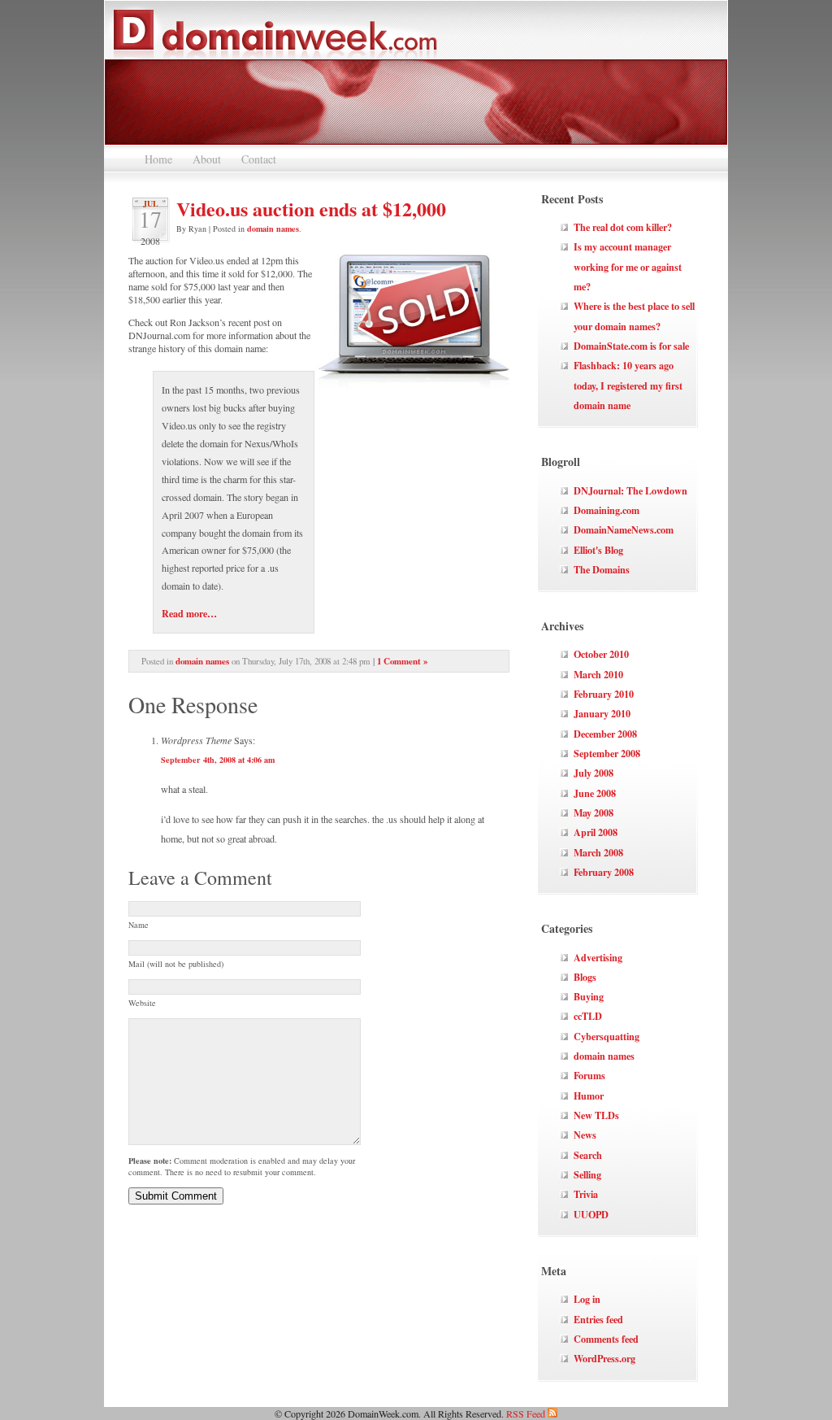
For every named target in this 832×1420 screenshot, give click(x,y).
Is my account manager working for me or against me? (628, 266)
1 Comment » (402, 661)
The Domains (602, 569)
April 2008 (596, 832)
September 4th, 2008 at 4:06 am (218, 759)
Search (588, 1155)
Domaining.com (606, 510)
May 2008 (593, 812)
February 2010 (604, 693)
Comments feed (606, 1338)
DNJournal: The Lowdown (630, 490)
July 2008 (593, 772)
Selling (587, 1174)
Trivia (586, 1194)
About (207, 159)
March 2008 (598, 852)
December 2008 (605, 733)
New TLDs (596, 1115)
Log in (587, 1299)
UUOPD (591, 1214)
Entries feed (598, 1319)
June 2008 (595, 793)
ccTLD (588, 1015)
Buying (589, 996)
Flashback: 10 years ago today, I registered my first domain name (628, 385)
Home (158, 159)
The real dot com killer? (623, 227)
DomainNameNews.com (624, 529)
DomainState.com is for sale (631, 345)
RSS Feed (527, 1413)
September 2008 (607, 753)
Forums (589, 1075)
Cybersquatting (606, 1036)
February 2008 (604, 872)
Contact (258, 159)
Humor (589, 1095)
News (585, 1134)
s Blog (610, 549)
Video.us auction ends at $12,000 (311, 208)
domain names (273, 228)
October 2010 (601, 654)
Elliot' (586, 549)
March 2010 (598, 674)
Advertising (598, 957)
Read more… (189, 613)
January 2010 (602, 713)
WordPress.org (604, 1358)
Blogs (585, 976)
